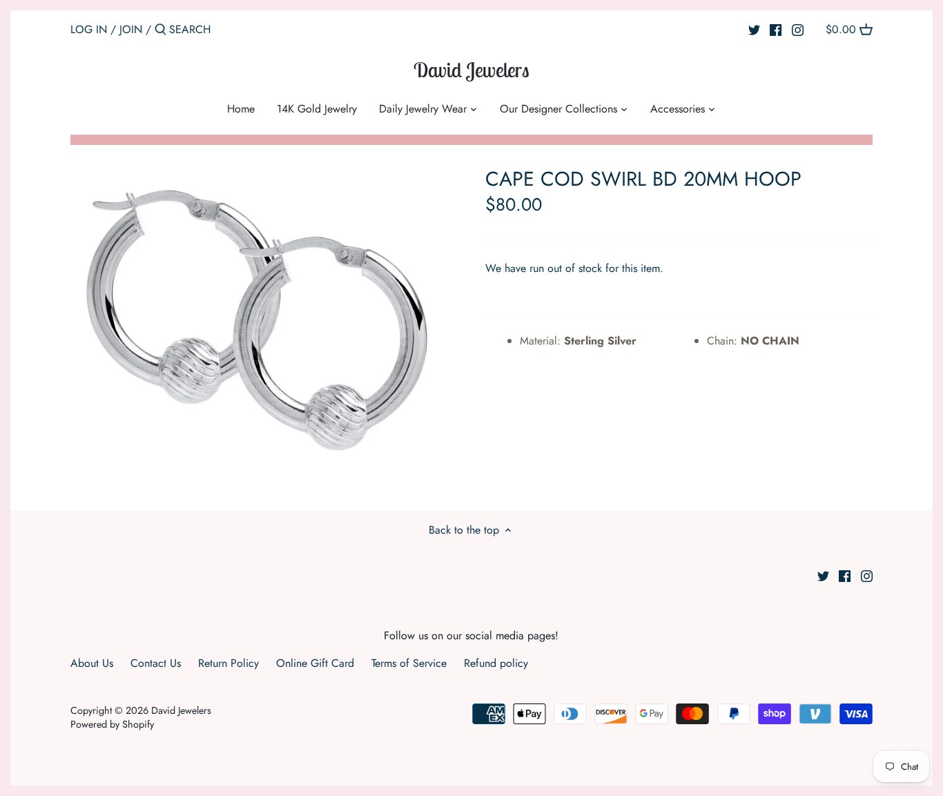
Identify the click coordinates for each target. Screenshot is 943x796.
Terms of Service (409, 663)
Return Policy (228, 663)
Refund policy (496, 663)
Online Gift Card (315, 663)
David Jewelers (471, 69)
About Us (91, 663)
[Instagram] (798, 29)
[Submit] (160, 30)
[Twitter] (754, 29)
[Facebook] (775, 29)
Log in (88, 29)
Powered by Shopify (112, 724)
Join (130, 29)
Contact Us (155, 663)
